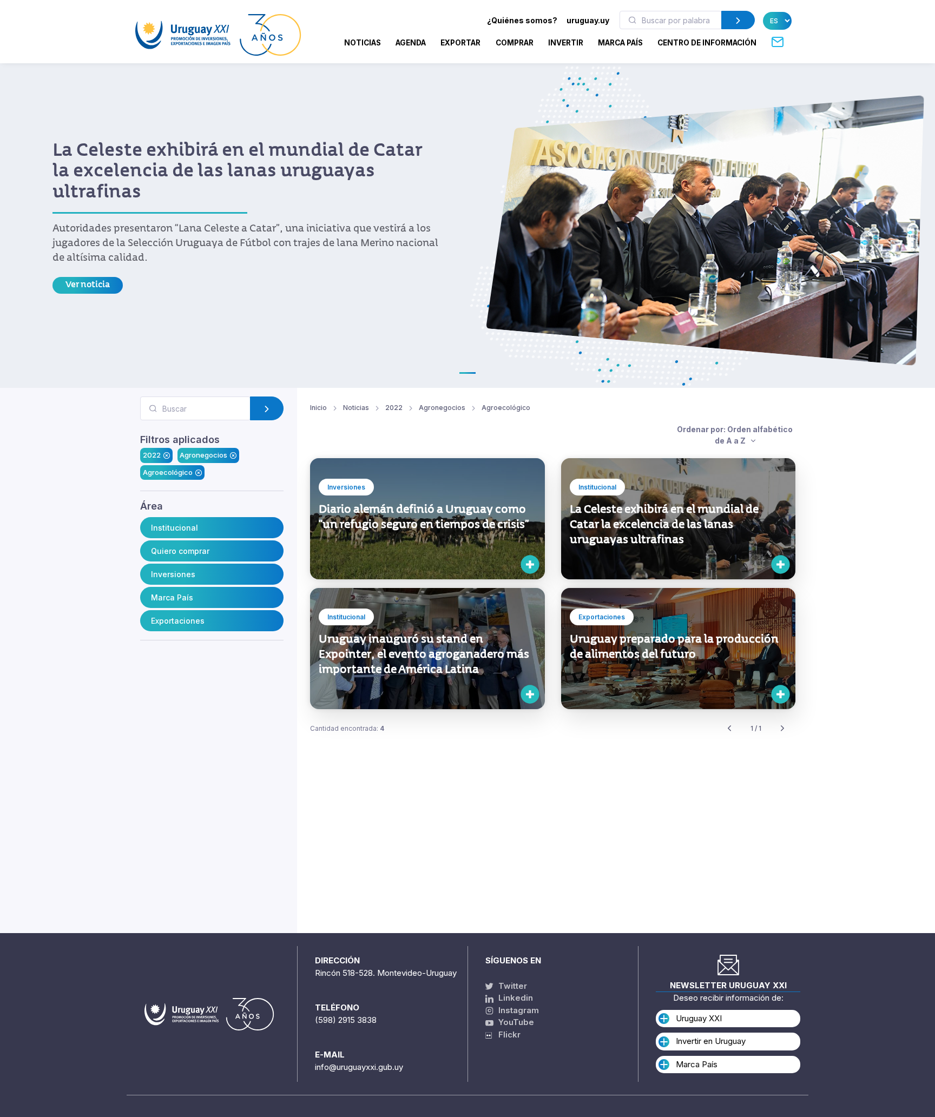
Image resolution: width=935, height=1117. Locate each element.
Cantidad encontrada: (347, 728)
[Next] (782, 728)
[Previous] (729, 728)
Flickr (506, 1034)
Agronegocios (203, 455)
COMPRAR (515, 42)
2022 (152, 455)
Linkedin (514, 998)
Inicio (318, 408)
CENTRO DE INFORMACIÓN (706, 42)
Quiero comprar (180, 551)
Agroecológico (168, 472)
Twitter (511, 986)
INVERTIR (565, 42)
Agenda (411, 42)
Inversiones (173, 574)
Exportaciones (178, 620)
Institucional (174, 527)
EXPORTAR (460, 42)
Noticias (362, 42)
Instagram (517, 1010)
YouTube (515, 1022)
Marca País (172, 597)
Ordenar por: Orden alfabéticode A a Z (735, 435)
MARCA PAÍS (620, 42)
